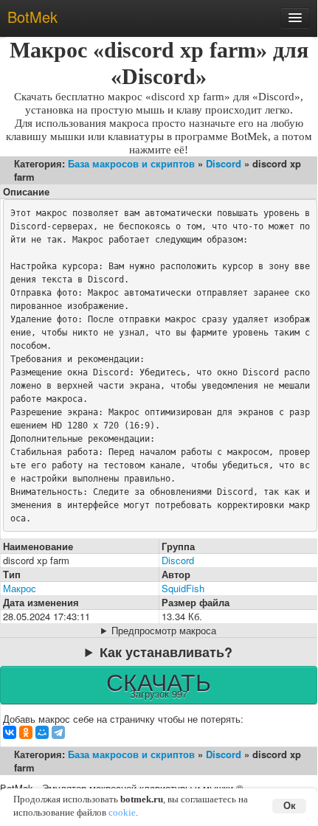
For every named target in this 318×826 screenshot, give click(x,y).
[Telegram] (58, 732)
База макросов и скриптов (131, 163)
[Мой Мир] (42, 732)
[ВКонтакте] (9, 732)
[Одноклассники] (25, 732)
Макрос (19, 588)
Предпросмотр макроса (163, 630)
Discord (223, 163)
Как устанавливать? (166, 652)
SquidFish (183, 588)
